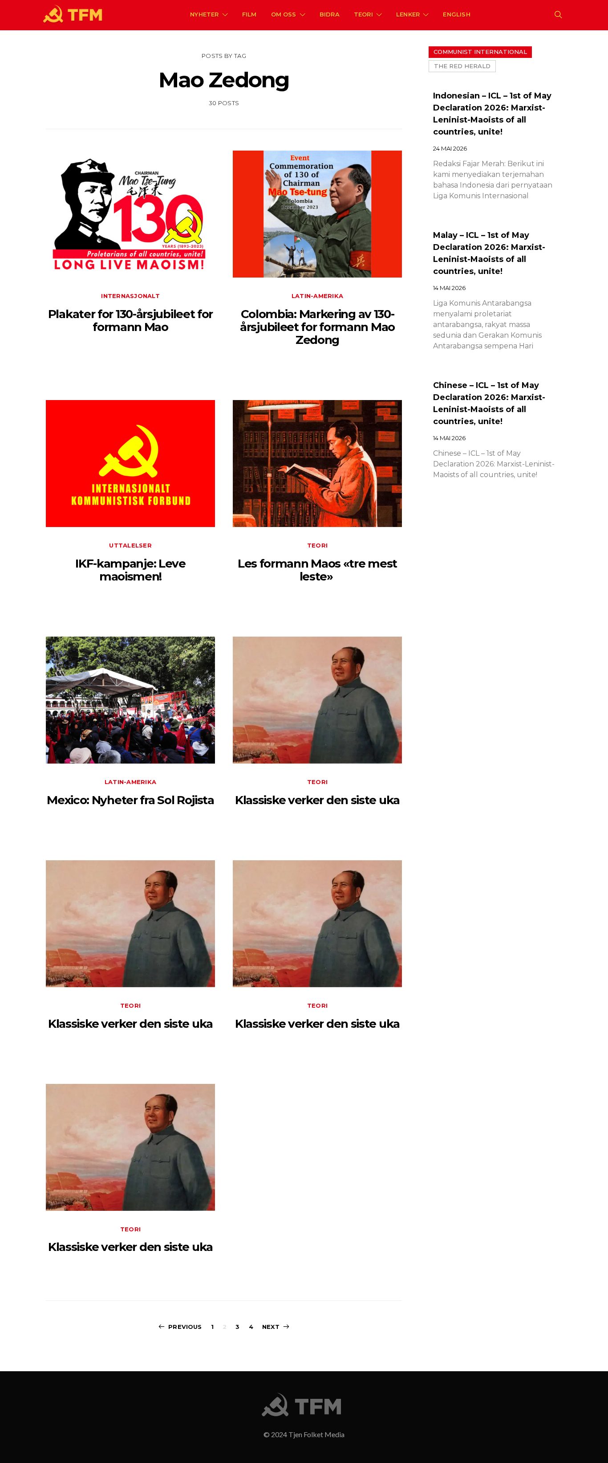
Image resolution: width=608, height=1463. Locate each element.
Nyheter (204, 14)
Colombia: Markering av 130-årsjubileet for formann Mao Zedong (317, 327)
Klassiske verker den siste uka (317, 800)
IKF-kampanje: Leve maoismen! (130, 570)
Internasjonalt (130, 295)
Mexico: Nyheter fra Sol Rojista (130, 800)
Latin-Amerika (317, 295)
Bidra (330, 14)
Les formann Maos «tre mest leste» (317, 570)
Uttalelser (130, 545)
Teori (363, 14)
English (456, 14)
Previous (185, 1326)
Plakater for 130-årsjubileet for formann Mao (130, 320)
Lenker (408, 14)
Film (249, 14)
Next (271, 1326)
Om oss (283, 14)
